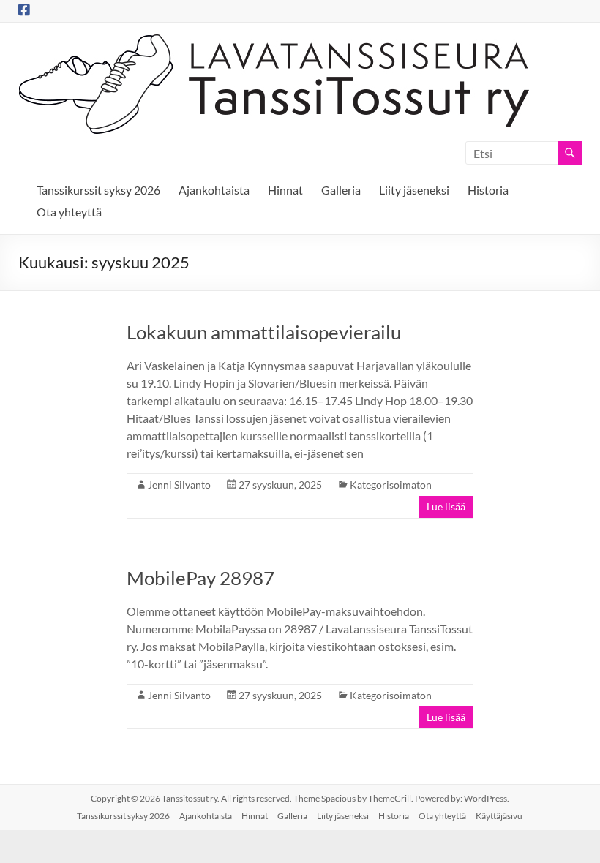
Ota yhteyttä (69, 212)
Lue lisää (446, 506)
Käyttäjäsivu (499, 815)
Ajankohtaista (214, 190)
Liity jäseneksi (414, 190)
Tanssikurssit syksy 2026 (98, 190)
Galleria (341, 190)
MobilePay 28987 (200, 577)
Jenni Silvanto (179, 484)
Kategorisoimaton (391, 484)
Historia (488, 190)
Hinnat (285, 190)
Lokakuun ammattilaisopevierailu (264, 332)
